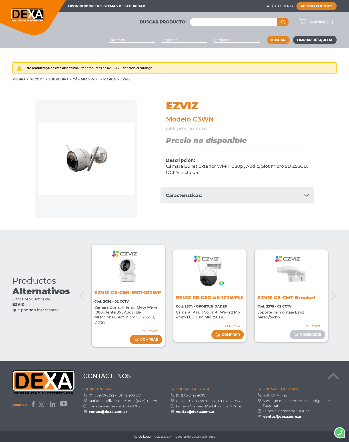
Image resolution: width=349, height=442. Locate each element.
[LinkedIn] (53, 405)
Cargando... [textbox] (118, 40)
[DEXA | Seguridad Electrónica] (33, 17)
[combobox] (132, 40)
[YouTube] (64, 405)
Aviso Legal (143, 436)
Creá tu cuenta (279, 6)
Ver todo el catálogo (138, 68)
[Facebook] (33, 405)
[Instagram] (42, 405)
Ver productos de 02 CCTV (100, 68)
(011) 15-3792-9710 (190, 395)
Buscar (278, 40)
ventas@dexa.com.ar (108, 412)
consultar (310, 335)
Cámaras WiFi (86, 79)
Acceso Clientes (316, 6)
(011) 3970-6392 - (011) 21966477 (115, 395)
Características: (184, 195)
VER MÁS (150, 331)
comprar (149, 340)
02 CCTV (37, 79)
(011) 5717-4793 (275, 395)
